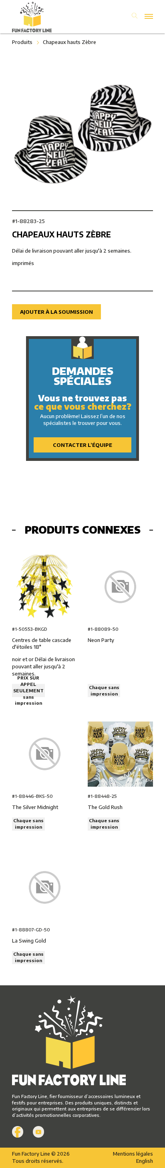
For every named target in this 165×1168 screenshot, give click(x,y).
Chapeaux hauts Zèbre (69, 42)
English (144, 1161)
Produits (22, 42)
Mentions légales (133, 1153)
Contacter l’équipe (82, 445)
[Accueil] (47, 17)
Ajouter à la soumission (56, 312)
